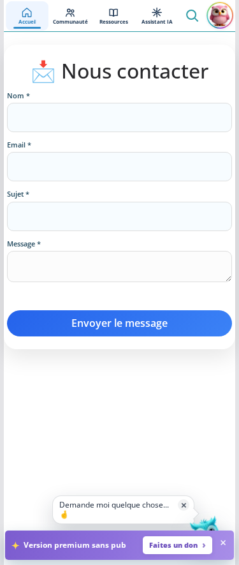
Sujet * (18, 194)
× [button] (184, 504)
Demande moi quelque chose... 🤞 (114, 509)
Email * (19, 144)
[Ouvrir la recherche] (192, 15)
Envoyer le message (119, 323)
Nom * (18, 95)
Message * (24, 243)
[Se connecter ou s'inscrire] (220, 15)
